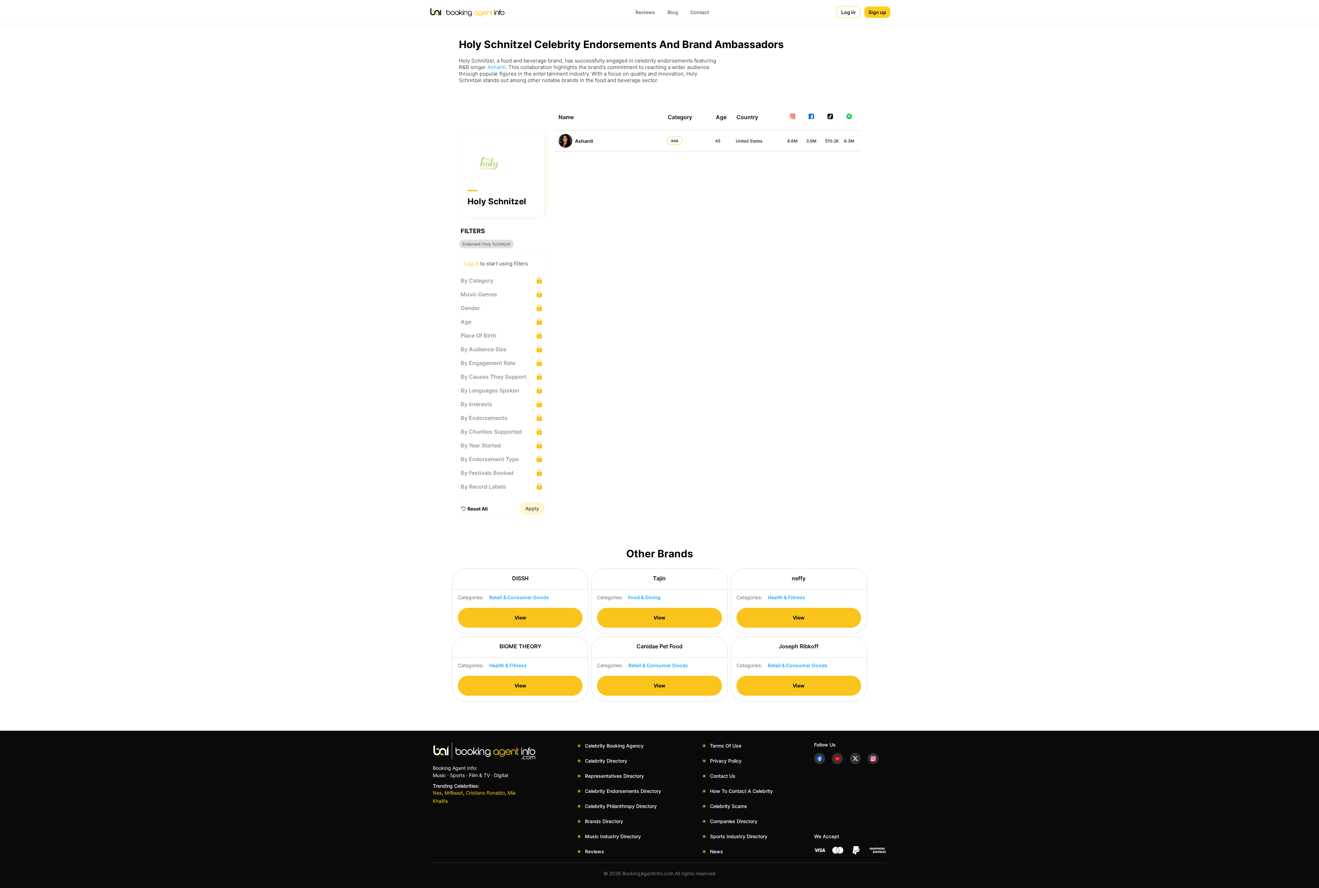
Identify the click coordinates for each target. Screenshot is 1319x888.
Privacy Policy (726, 761)
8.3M (849, 141)
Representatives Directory (614, 776)
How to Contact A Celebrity (741, 791)
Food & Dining (644, 597)
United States (749, 141)
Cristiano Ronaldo (485, 793)
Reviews (645, 12)
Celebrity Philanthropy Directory (621, 806)
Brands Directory (604, 821)
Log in (848, 12)
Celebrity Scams (728, 806)
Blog (672, 12)
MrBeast (453, 793)
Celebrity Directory (606, 761)
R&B (674, 141)
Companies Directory (733, 821)
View (520, 618)
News (716, 851)
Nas (437, 793)
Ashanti (496, 67)
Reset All (477, 509)
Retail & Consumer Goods (519, 597)
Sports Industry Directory (738, 836)
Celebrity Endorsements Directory (623, 791)
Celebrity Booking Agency (614, 746)
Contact (699, 12)
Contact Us (722, 776)
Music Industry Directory (613, 836)
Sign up (877, 12)
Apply (532, 508)
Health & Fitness (786, 597)
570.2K (832, 141)
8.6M (792, 141)
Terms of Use (725, 746)
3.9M (811, 141)
